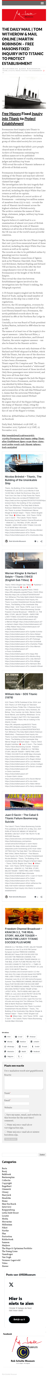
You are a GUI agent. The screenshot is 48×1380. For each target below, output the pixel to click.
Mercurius (7, 1221)
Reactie (7, 1075)
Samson (5, 1242)
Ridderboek (37, 70)
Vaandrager (7, 1254)
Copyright (7, 1183)
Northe (5, 1230)
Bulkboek (6, 1174)
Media (18, 70)
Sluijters (6, 1245)
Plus (4, 1233)
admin (23, 69)
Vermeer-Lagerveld (11, 1260)
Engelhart (7, 1186)
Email (7, 1100)
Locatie (11, 70)
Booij (4, 1171)
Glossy (5, 1192)
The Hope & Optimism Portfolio (17, 1248)
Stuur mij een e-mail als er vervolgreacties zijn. (18, 1126)
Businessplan (34, 69)
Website (8, 1107)
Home (5, 70)
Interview (6, 1207)
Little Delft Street (10, 1213)
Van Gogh (6, 1257)
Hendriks (6, 1198)
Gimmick (6, 1189)
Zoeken (42, 1155)
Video (4, 1263)
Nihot (4, 1227)
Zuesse (5, 1266)
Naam (7, 1093)
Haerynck (6, 1195)
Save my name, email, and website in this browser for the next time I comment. (22, 1117)
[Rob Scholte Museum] (24, 15)
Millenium (7, 1224)
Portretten (26, 70)
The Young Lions (9, 1251)
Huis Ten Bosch (9, 1204)
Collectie (6, 1180)
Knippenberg (8, 1210)
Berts (4, 1168)
